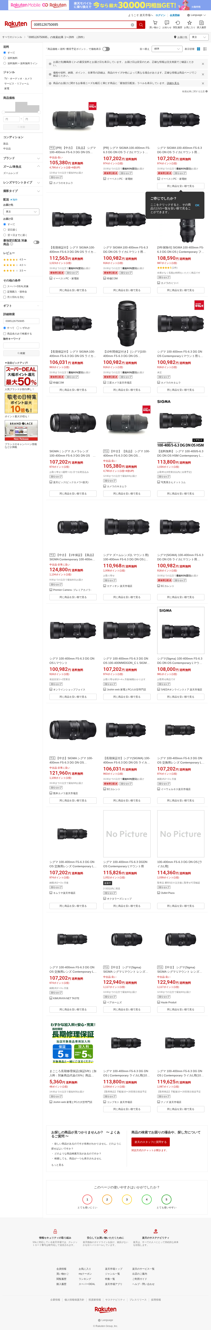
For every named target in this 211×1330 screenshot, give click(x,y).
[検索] (141, 25)
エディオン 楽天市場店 (119, 586)
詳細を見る (173, 83)
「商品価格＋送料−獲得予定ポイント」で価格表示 (73, 49)
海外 (15, 199)
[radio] (4, 52)
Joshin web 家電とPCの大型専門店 (126, 689)
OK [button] (197, 205)
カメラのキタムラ (63, 183)
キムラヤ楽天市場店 (64, 893)
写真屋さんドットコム (173, 482)
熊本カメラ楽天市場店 (65, 793)
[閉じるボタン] (203, 64)
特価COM (112, 278)
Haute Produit (168, 1002)
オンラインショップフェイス (69, 689)
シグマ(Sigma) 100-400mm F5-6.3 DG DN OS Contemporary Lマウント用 (179, 663)
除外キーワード (12, 339)
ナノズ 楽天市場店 (171, 1102)
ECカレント (167, 586)
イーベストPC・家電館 (120, 179)
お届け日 (8, 219)
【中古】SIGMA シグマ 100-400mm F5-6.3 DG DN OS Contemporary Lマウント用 (71, 762)
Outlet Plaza (168, 893)
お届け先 (8, 205)
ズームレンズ (10, 173)
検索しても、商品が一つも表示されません (77, 1158)
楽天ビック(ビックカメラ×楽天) (70, 482)
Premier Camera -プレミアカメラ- (72, 590)
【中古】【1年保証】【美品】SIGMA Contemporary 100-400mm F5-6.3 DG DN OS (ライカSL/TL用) (72, 559)
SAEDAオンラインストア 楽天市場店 (181, 689)
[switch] (36, 242)
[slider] (3, 112)
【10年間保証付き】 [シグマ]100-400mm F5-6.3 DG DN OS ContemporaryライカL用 (125, 356)
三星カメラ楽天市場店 (119, 382)
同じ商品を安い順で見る (180, 186)
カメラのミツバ (169, 283)
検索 (22, 127)
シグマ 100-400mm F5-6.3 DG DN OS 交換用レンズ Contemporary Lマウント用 (180, 762)
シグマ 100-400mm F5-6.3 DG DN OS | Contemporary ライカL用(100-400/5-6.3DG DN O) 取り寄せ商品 (126, 1075)
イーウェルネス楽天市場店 (176, 789)
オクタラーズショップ (119, 899)
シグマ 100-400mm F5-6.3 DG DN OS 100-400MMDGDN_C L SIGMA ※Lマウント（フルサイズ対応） (125, 663)
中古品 (7, 148)
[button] (196, 15)
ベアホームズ (114, 1002)
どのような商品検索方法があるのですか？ (77, 1153)
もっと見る (57, 1164)
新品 (5, 143)
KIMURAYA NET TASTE (66, 998)
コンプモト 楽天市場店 (119, 1102)
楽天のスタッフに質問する (151, 1141)
